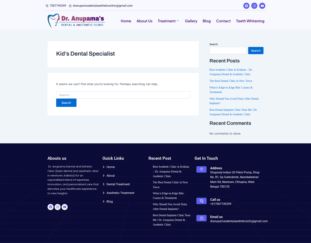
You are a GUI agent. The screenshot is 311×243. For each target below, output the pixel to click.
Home (126, 21)
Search (213, 44)
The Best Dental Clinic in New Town (230, 80)
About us (144, 21)
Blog (207, 21)
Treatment (167, 21)
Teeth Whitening (250, 21)
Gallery (191, 21)
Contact (223, 21)
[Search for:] (123, 95)
